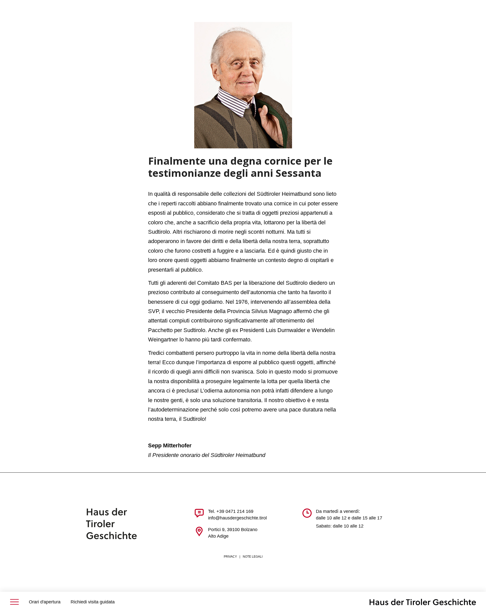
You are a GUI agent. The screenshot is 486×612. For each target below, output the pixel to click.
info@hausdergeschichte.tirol (237, 517)
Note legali (252, 556)
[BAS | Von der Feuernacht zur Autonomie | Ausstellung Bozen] (423, 602)
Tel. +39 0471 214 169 (230, 511)
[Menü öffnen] (14, 602)
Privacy (230, 556)
